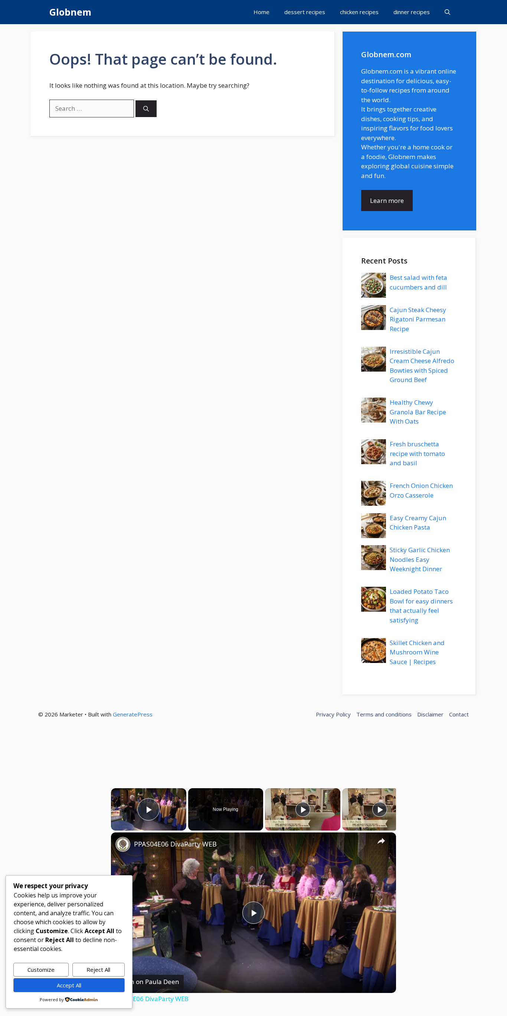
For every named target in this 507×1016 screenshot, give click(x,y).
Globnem (70, 12)
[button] (447, 12)
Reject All (98, 969)
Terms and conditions (384, 714)
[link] (122, 844)
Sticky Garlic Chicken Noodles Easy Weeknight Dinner (420, 559)
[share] (381, 840)
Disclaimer (430, 714)
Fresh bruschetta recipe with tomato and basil (417, 453)
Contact (459, 714)
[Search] (146, 108)
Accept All (69, 985)
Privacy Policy (333, 714)
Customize (41, 969)
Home (261, 12)
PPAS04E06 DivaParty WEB (175, 843)
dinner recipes (411, 12)
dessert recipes (304, 12)
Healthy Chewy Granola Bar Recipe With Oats (418, 412)
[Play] (302, 809)
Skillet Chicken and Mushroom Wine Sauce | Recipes (417, 652)
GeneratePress (133, 714)
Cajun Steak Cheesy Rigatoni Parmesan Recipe (418, 319)
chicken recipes (359, 12)
